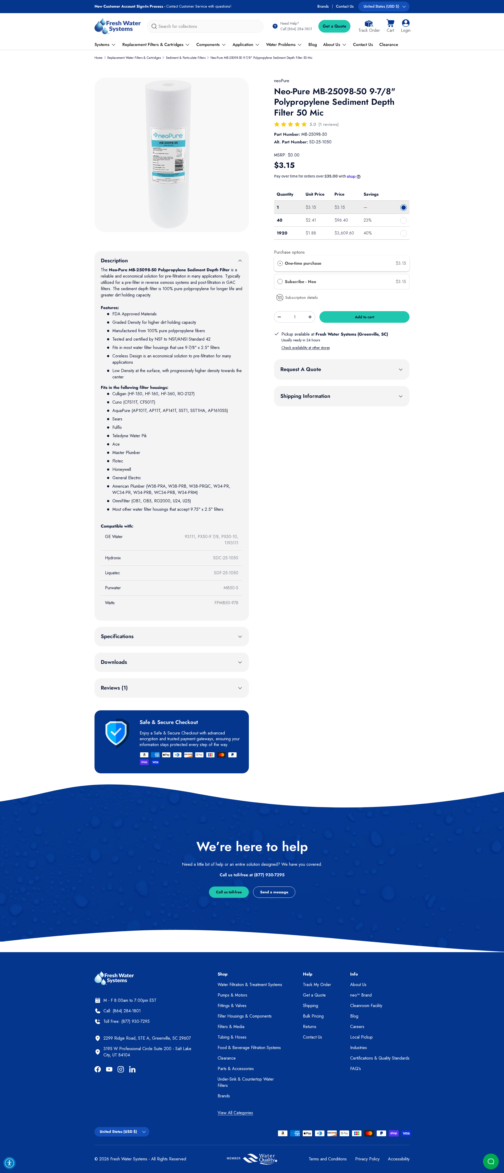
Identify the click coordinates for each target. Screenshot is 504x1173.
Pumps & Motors (232, 995)
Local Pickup (361, 1037)
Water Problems (281, 44)
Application (243, 44)
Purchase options (289, 252)
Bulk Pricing (313, 1016)
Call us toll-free (229, 892)
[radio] (280, 263)
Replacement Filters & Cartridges (152, 44)
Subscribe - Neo (301, 282)
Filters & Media (231, 1027)
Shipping (310, 1006)
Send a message (274, 892)
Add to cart (364, 317)
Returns (309, 1027)
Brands (323, 6)
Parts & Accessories (236, 1069)
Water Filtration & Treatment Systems (250, 985)
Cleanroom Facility (366, 1006)
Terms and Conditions (328, 1159)
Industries (358, 1048)
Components (208, 44)
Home (98, 57)
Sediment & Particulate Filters (186, 57)
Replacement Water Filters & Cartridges (134, 57)
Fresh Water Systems (128, 1159)
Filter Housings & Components (245, 1016)
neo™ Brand (361, 995)
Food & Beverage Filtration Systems (249, 1048)
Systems (101, 44)
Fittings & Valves (232, 1006)
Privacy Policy (367, 1159)
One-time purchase (303, 263)
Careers (357, 1027)
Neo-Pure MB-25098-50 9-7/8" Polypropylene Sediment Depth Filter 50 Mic (262, 57)
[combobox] (205, 26)
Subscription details (301, 297)
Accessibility (399, 1159)
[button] (390, 26)
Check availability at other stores (305, 347)
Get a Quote (334, 26)
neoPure (281, 81)
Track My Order (317, 985)
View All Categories (235, 1113)
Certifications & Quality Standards (380, 1058)
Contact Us (345, 6)
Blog (312, 44)
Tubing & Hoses (232, 1037)
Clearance (388, 44)
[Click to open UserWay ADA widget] (9, 1163)
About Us (331, 44)
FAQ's (355, 1069)
